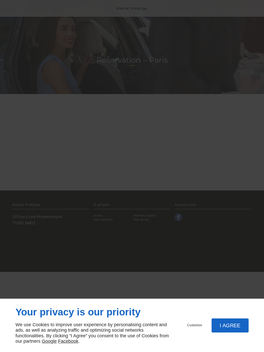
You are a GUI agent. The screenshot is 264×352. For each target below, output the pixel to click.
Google (49, 341)
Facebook (68, 341)
